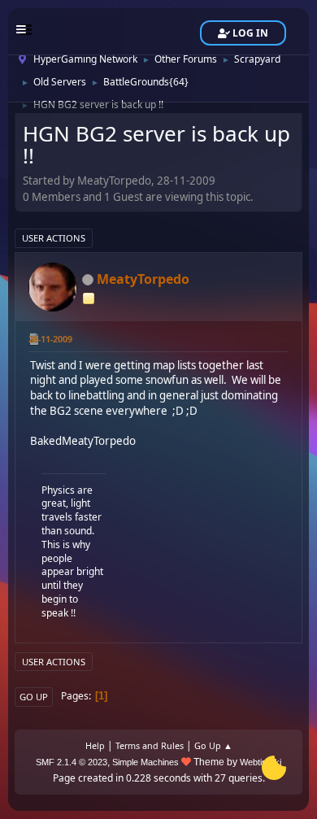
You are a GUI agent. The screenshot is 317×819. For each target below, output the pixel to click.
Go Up (34, 696)
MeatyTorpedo (143, 279)
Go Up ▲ (213, 745)
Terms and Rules (149, 745)
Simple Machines (145, 762)
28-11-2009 (50, 339)
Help (95, 745)
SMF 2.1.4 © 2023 (71, 762)
